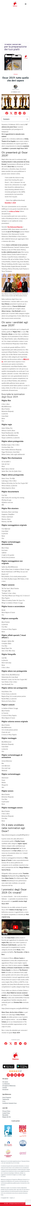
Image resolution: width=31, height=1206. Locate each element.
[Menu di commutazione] (25, 4)
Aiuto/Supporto (6, 1097)
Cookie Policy (6, 1113)
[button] (7, 113)
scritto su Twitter (14, 211)
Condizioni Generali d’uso (9, 1103)
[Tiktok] (22, 1075)
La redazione (6, 1084)
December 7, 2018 (10, 203)
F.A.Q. (4, 1101)
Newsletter (5, 1115)
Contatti (4, 1087)
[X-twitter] (19, 1075)
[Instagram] (12, 1075)
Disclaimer (5, 1089)
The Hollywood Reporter (14, 227)
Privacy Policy (6, 1111)
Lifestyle (16, 74)
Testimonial (5, 1099)
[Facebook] (8, 1075)
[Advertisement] (15, 24)
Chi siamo (5, 1082)
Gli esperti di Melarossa (8, 1085)
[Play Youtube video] (15, 927)
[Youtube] (15, 1075)
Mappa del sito (6, 1117)
